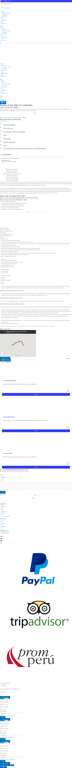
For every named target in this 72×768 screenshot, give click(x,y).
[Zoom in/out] (12, 765)
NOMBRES (2, 699)
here (18, 323)
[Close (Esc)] (1, 765)
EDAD (1, 709)
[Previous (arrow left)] (1, 767)
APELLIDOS (2, 701)
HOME (2, 10)
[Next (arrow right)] (5, 767)
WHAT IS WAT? (4, 17)
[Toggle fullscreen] (9, 765)
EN (4, 1)
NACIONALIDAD (3, 711)
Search (1, 96)
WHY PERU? (3, 12)
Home (1, 117)
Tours (2, 18)
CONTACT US (4, 23)
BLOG (2, 21)
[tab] (36, 228)
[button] (36, 26)
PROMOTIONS (4, 20)
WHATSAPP (2, 706)
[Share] (5, 765)
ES (9, 1)
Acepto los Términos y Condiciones (8, 715)
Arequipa (5, 117)
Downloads (4, 15)
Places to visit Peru (6, 13)
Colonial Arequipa (11, 117)
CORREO (2, 704)
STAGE (8, 692)
